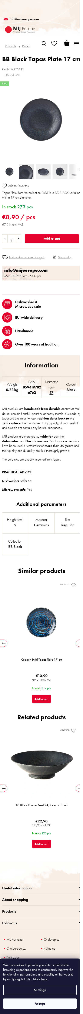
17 (51, 392)
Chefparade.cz (16, 948)
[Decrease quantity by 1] (5, 239)
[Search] (44, 43)
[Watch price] (62, 257)
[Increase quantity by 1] (18, 239)
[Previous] (3, 643)
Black (71, 389)
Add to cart (52, 238)
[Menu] (76, 43)
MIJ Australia (14, 939)
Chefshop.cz (51, 939)
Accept (40, 1003)
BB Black (15, 546)
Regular (67, 524)
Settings (40, 990)
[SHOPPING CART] (63, 43)
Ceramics (41, 524)
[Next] (79, 643)
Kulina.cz (49, 948)
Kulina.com (13, 957)
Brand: (13, 75)
